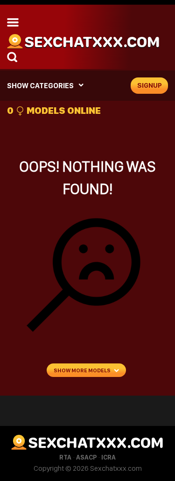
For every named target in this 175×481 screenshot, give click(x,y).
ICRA (108, 457)
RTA (65, 457)
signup (149, 85)
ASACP (86, 457)
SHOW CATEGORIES (40, 85)
